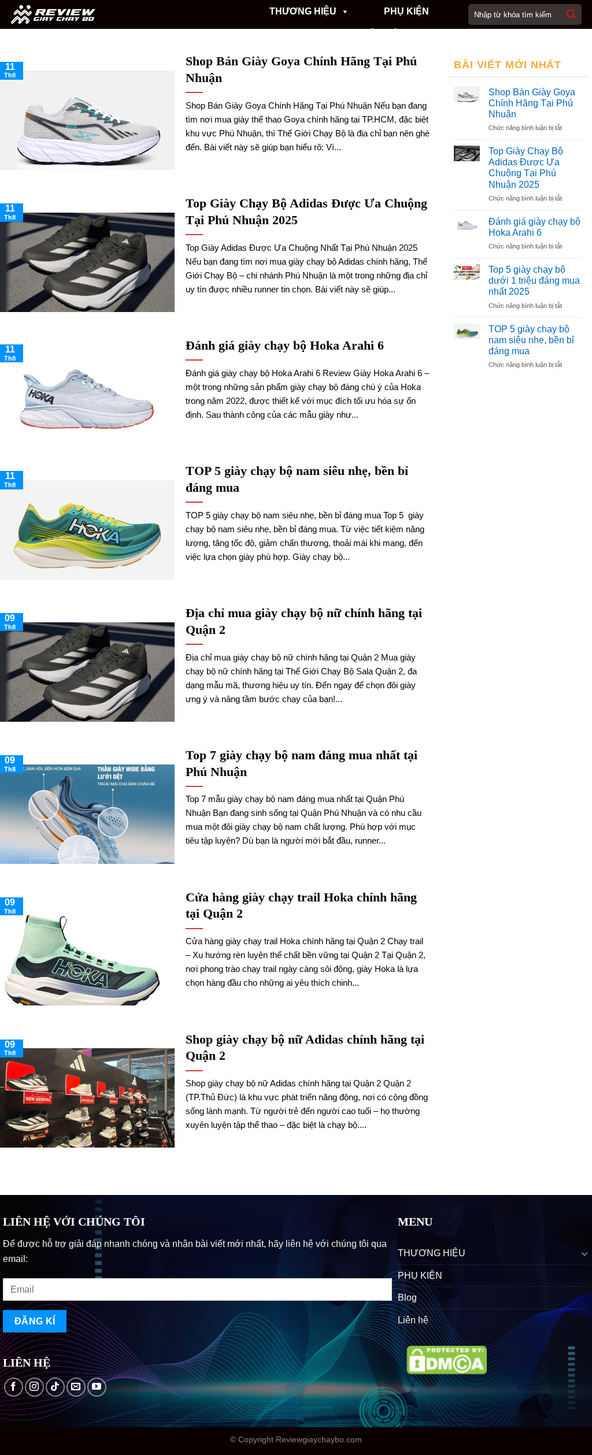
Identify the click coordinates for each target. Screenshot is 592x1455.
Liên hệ (379, 34)
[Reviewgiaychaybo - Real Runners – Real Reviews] (111, 14)
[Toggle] (584, 1253)
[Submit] (571, 14)
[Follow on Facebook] (13, 1387)
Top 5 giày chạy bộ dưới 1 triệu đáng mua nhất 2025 (534, 280)
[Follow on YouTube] (96, 1387)
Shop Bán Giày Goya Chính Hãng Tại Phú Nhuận (532, 103)
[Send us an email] (76, 1387)
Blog (313, 34)
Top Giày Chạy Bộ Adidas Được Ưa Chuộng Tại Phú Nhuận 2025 (526, 168)
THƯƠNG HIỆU (302, 11)
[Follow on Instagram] (34, 1387)
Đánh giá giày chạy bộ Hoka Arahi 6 (534, 227)
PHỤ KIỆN (406, 11)
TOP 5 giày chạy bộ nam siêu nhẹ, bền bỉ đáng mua (531, 340)
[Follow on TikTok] (55, 1387)
